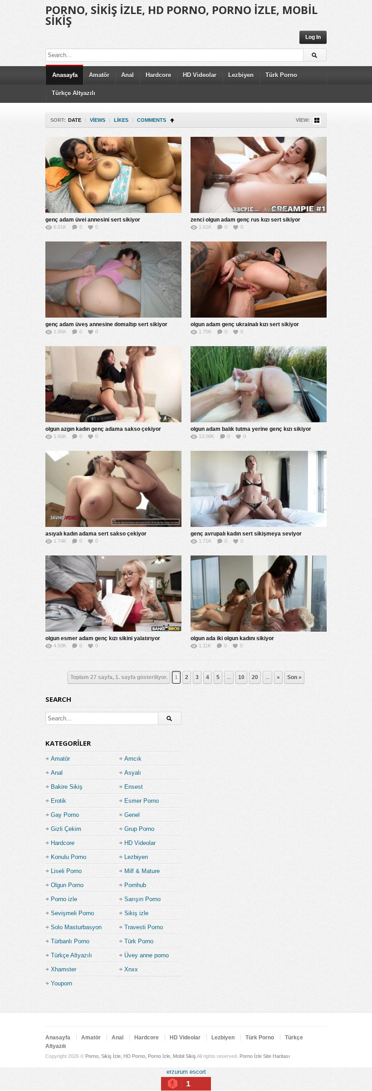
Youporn (61, 983)
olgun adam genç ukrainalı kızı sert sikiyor (245, 324)
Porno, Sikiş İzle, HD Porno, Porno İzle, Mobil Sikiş (181, 15)
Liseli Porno (66, 871)
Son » (294, 677)
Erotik (58, 800)
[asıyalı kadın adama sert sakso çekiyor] (113, 489)
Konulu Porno (68, 857)
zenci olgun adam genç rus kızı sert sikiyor (245, 220)
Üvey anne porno (146, 955)
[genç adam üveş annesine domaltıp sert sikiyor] (113, 279)
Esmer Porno (141, 800)
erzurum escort (186, 1071)
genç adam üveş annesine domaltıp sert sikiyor (106, 324)
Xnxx (131, 969)
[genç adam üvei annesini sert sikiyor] (113, 175)
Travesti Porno (143, 927)
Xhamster (63, 969)
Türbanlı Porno (70, 941)
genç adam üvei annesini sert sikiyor (92, 220)
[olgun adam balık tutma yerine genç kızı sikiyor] (258, 384)
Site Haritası (276, 1056)
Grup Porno (139, 828)
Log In (313, 37)
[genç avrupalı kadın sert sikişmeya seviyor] (258, 489)
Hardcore (158, 75)
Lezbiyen (241, 75)
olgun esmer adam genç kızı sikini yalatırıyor (102, 638)
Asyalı (132, 772)
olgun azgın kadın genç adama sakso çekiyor (103, 429)
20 (255, 677)
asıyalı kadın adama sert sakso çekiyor (96, 534)
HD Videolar (199, 75)
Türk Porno (281, 75)
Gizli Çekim (66, 828)
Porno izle (64, 899)
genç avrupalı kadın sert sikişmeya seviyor (246, 534)
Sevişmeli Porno (72, 913)
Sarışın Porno (142, 899)
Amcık (133, 758)
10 (241, 677)
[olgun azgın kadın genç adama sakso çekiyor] (113, 384)
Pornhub (135, 885)
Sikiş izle (136, 913)
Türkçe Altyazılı (73, 93)
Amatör (99, 75)
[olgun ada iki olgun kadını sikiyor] (258, 593)
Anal (127, 75)
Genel (132, 814)
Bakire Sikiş (67, 786)
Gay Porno (65, 814)
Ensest (133, 786)
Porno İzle (251, 1056)
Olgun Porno (67, 885)
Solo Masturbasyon (76, 927)
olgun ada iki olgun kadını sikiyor (232, 638)
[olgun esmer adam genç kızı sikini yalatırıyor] (113, 593)
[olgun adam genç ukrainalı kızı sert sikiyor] (258, 279)
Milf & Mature (142, 871)
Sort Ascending (172, 120)
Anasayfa (65, 75)
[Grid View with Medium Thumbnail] (317, 120)
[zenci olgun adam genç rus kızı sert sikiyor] (258, 175)
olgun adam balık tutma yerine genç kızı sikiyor (251, 429)
